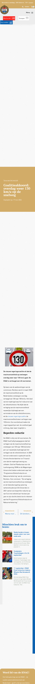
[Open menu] (29, 13)
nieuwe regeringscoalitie (17, 416)
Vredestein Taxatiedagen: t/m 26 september (21, 553)
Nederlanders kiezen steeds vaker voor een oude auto (22, 534)
